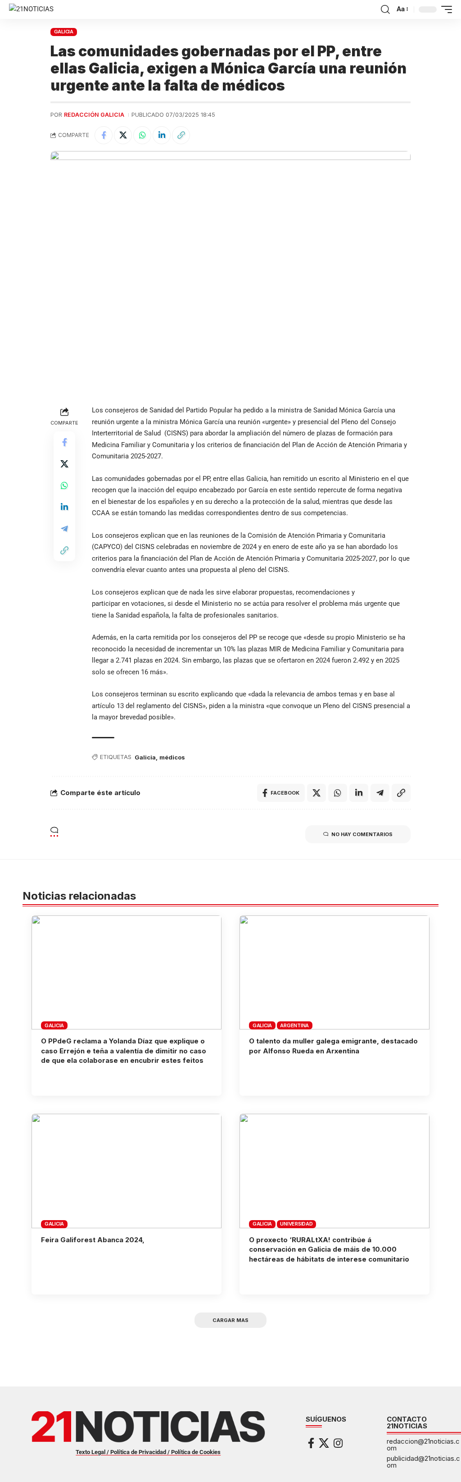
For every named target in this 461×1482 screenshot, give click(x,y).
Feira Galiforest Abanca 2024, (93, 1239)
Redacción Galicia (94, 114)
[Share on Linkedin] (162, 135)
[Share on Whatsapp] (142, 135)
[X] (323, 1443)
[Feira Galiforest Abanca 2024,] (126, 1171)
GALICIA (63, 31)
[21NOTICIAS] (31, 9)
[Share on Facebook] (104, 135)
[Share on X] (123, 135)
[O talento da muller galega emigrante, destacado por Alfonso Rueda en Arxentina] (334, 972)
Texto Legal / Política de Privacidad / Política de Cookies (148, 1452)
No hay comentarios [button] (362, 834)
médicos (172, 757)
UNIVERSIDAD (296, 1224)
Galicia (145, 757)
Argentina (294, 1025)
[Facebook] (311, 1443)
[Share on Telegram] (64, 529)
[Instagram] (338, 1443)
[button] (385, 9)
